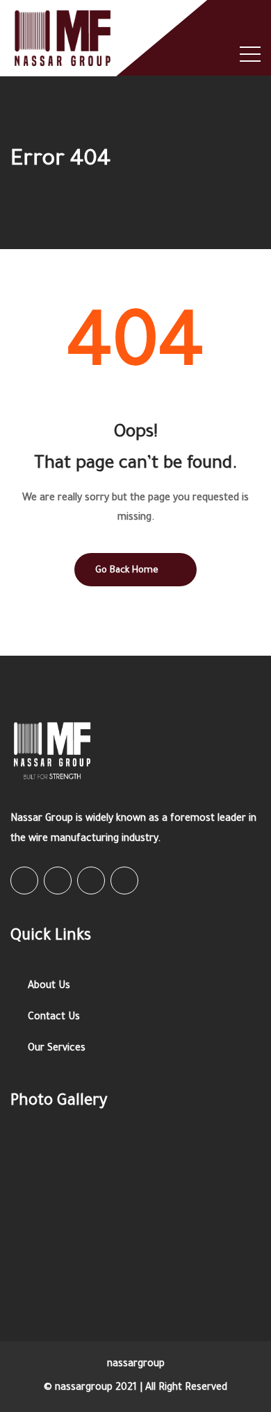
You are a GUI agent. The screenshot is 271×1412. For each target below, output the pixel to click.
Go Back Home (126, 570)
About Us (49, 986)
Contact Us (54, 1017)
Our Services (56, 1049)
